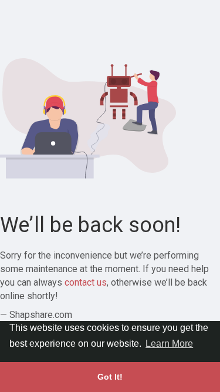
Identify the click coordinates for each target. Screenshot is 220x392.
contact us (86, 282)
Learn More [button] (169, 344)
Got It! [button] (110, 376)
